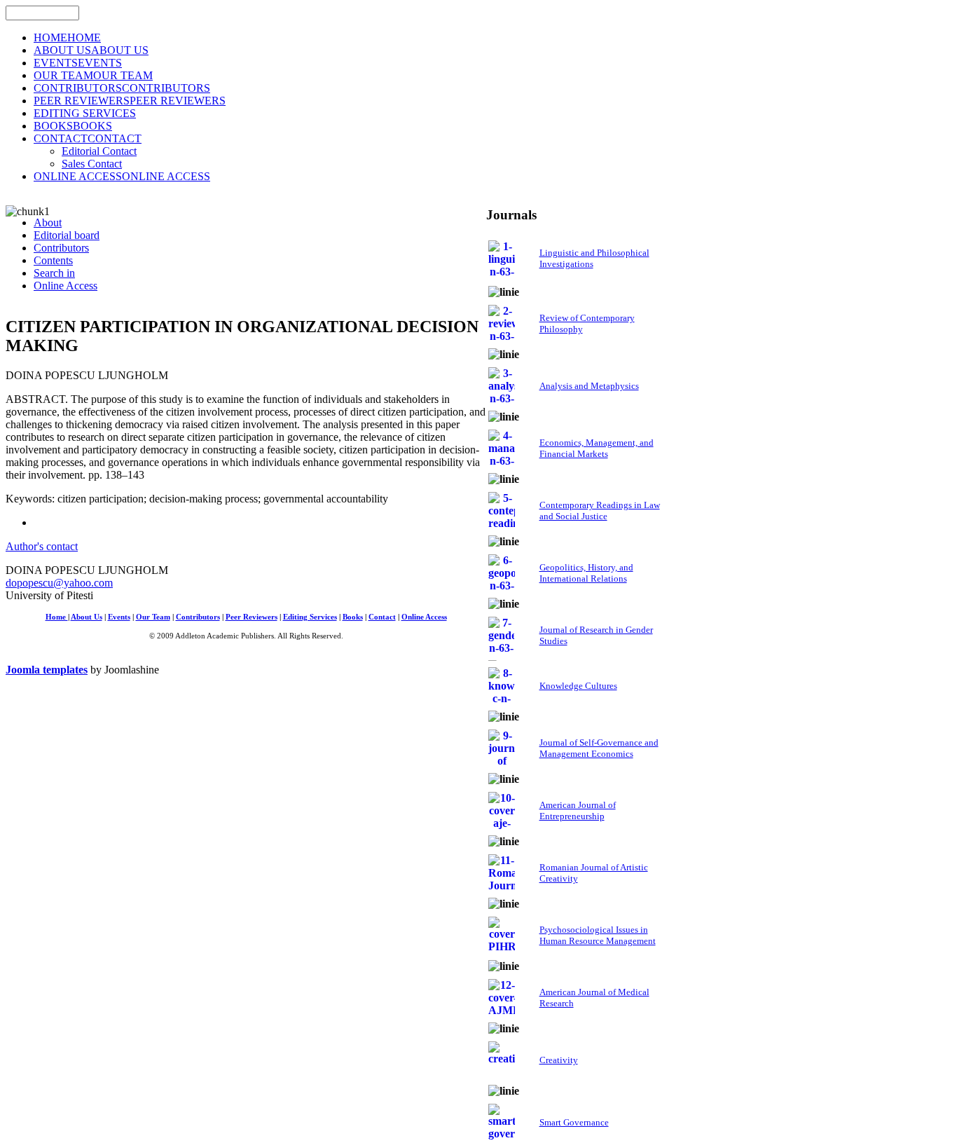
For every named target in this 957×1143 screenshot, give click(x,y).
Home (57, 617)
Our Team (153, 617)
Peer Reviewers (251, 617)
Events (119, 617)
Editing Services (310, 617)
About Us (86, 617)
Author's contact (42, 546)
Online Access (424, 617)
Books (353, 617)
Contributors (198, 617)
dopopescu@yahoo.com (59, 583)
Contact (382, 617)
